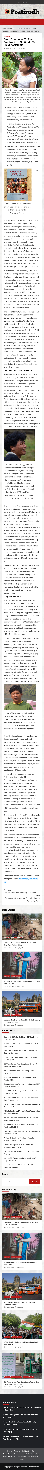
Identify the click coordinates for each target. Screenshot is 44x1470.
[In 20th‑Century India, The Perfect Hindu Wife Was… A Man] (22, 965)
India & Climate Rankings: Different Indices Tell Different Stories (21, 1092)
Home (9, 1451)
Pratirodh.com (34, 1467)
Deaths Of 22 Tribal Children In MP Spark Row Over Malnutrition (21, 1038)
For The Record (33, 1456)
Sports (22, 1459)
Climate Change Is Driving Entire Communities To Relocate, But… (22, 1105)
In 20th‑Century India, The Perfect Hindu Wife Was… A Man (21, 1045)
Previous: (20, 891)
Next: (22, 898)
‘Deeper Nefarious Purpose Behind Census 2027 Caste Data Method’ (22, 1085)
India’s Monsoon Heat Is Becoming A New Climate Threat (19, 1072)
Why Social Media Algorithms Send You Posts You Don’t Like (20, 1078)
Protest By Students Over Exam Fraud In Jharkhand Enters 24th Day (19, 1139)
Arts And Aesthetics (31, 1454)
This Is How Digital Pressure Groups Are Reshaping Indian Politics (19, 1146)
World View (7, 1454)
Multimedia (22, 1456)
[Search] (40, 21)
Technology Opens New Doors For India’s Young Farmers (21, 1152)
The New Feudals (9, 1456)
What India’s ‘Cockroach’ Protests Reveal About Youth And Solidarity (21, 1125)
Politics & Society (16, 937)
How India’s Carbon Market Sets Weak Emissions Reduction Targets (22, 1166)
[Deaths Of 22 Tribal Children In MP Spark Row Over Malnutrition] (22, 927)
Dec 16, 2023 (22, 48)
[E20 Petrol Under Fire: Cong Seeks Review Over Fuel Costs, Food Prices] (22, 1366)
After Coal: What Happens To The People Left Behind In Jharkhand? (21, 1119)
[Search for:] (16, 1181)
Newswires (18, 1454)
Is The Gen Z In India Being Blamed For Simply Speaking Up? (20, 1058)
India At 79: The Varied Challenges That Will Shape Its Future (20, 1159)
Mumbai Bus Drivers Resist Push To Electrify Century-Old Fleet (20, 1051)
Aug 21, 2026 (20, 1347)
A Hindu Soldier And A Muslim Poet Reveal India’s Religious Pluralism (22, 1112)
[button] (4, 21)
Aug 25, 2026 (20, 948)
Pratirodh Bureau (10, 48)
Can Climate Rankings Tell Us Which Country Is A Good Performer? (22, 1132)
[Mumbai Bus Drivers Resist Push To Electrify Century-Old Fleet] (22, 1004)
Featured (6, 36)
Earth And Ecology (9, 1376)
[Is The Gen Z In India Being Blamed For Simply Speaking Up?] (22, 1326)
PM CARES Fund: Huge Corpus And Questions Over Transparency (21, 1099)
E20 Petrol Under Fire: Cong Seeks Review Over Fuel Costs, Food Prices (21, 1065)
